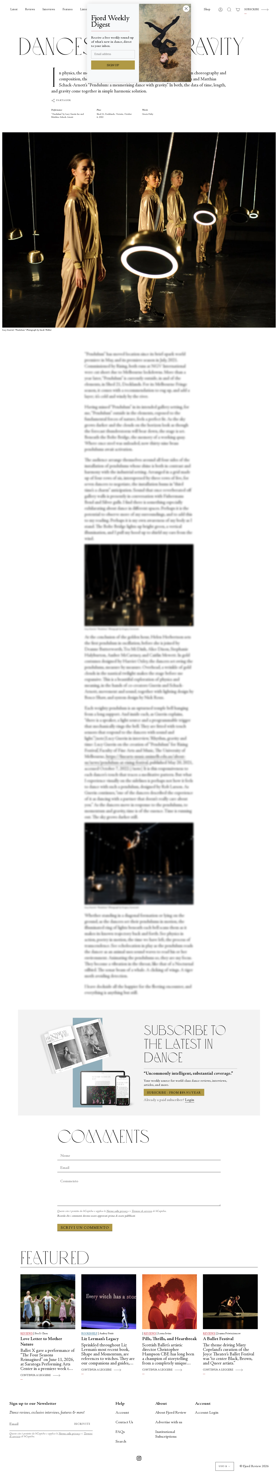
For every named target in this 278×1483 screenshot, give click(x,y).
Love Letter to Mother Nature (41, 1342)
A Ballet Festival (218, 1339)
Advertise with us (168, 1422)
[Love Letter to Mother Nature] (47, 1301)
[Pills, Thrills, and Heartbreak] (169, 1301)
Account (122, 1413)
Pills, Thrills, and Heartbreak (169, 1339)
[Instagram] (139, 1459)
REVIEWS (26, 1333)
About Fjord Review (170, 1413)
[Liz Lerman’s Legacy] (108, 1301)
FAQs (120, 1432)
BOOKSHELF (89, 1333)
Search (121, 1442)
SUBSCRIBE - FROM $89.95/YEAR (174, 1092)
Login (189, 1100)
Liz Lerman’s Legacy (100, 1339)
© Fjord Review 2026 (254, 1466)
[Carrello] (238, 9)
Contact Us (124, 1422)
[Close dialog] (186, 8)
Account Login (206, 1413)
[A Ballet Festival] (230, 1301)
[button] (207, 9)
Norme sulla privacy (117, 1211)
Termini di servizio (142, 1211)
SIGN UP (113, 65)
